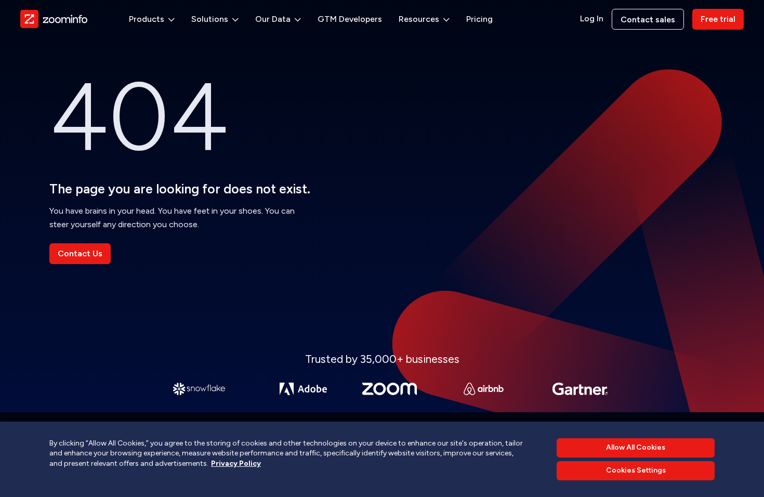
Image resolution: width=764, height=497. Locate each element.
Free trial (718, 19)
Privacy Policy (236, 463)
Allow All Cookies (635, 447)
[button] (152, 19)
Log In (591, 18)
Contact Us (80, 253)
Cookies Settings (636, 470)
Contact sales (648, 19)
